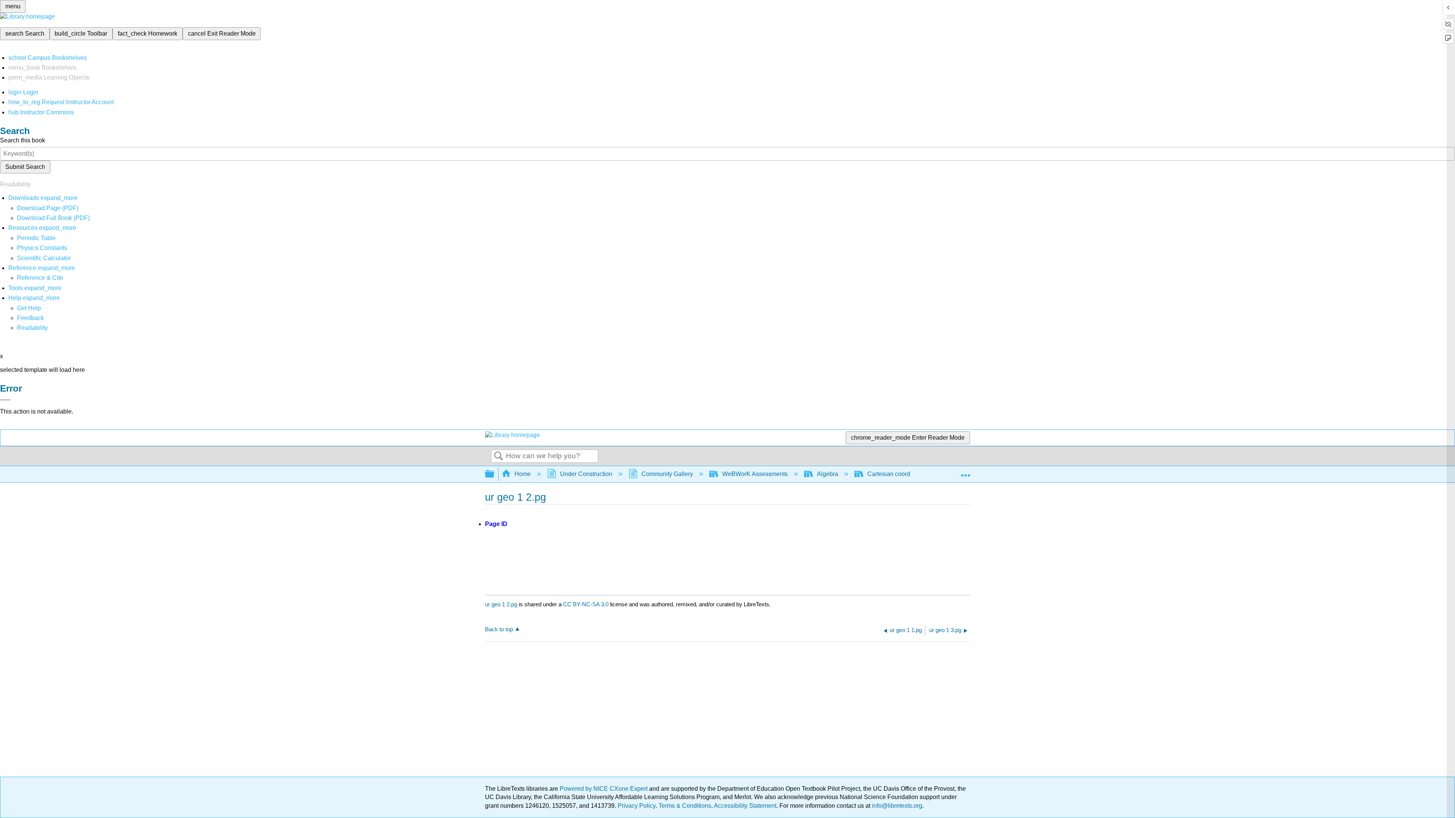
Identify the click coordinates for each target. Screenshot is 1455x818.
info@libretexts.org (896, 805)
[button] (30, 318)
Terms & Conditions (685, 805)
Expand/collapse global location (965, 472)
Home (522, 474)
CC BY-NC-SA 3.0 (586, 604)
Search (498, 456)
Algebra (827, 474)
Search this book (22, 140)
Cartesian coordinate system (905, 474)
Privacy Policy (637, 805)
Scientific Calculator (44, 258)
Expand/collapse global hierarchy (494, 474)
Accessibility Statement (745, 805)
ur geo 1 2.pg (501, 604)
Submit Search (25, 167)
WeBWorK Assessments (755, 474)
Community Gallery (667, 474)
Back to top (499, 629)
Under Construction (586, 474)
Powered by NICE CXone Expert (604, 788)
